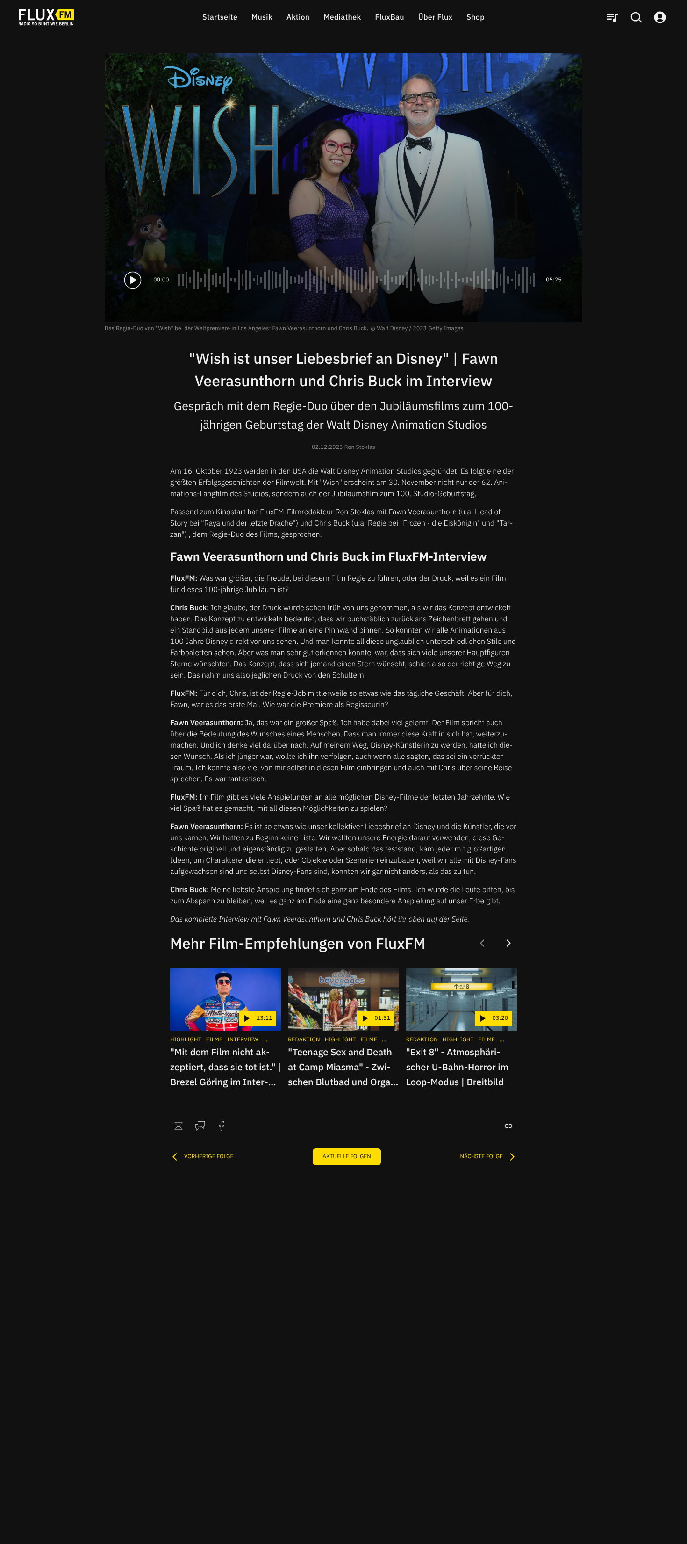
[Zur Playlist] (612, 17)
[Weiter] (508, 943)
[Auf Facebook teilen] (221, 1126)
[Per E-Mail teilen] (178, 1126)
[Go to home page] (46, 17)
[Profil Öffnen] (659, 17)
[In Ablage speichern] (508, 1126)
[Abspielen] (132, 280)
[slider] (357, 280)
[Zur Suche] (636, 17)
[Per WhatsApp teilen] (200, 1126)
